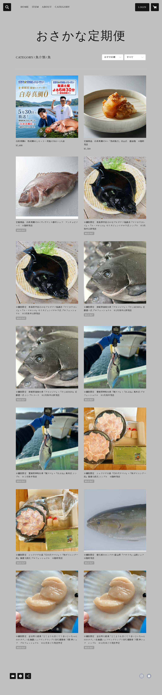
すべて (130, 57)
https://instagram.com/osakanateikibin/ (141, 676)
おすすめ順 (109, 57)
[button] (142, 7)
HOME (25, 7)
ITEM (35, 7)
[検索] (7, 7)
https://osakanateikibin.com (149, 676)
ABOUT (47, 7)
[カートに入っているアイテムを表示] (155, 7)
